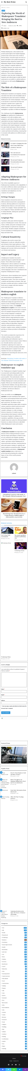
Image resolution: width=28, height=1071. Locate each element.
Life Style (4, 952)
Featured (4, 1019)
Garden (4, 1041)
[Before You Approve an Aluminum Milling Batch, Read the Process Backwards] (5, 783)
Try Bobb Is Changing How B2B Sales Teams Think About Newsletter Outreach (19, 145)
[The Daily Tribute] (10, 2)
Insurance (4, 997)
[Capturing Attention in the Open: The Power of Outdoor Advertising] (5, 914)
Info (3, 930)
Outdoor (4, 1034)
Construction (5, 983)
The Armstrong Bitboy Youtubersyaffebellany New (20, 537)
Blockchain (4, 949)
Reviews (4, 1017)
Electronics (5, 1002)
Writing (4, 1036)
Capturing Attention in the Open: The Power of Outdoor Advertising (18, 913)
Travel (3, 966)
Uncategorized (5, 973)
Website (3, 700)
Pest (3, 1043)
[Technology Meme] (7, 598)
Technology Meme (6, 657)
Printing (4, 1048)
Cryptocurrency (6, 976)
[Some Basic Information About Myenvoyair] (5, 792)
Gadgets (4, 1024)
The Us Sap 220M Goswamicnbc (5, 536)
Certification (5, 1039)
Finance (4, 988)
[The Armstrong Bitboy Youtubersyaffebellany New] (21, 530)
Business (4, 939)
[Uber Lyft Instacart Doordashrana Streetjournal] (5, 154)
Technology (5, 937)
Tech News (4, 942)
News (3, 956)
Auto (3, 971)
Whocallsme (5, 978)
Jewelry (4, 1012)
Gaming (4, 985)
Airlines (4, 1031)
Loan (3, 993)
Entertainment (5, 1007)
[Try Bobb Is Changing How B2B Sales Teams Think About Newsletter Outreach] (5, 145)
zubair (5, 25)
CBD (3, 990)
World (8, 7)
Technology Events (19, 550)
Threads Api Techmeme (16, 167)
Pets (3, 1000)
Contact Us (16, 1060)
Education (4, 968)
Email (2, 694)
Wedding (4, 1026)
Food (3, 981)
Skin (3, 1029)
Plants (3, 1046)
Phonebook (5, 935)
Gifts (3, 1005)
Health (3, 947)
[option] (14, 755)
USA (3, 927)
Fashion (4, 959)
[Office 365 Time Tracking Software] (5, 852)
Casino (3, 1014)
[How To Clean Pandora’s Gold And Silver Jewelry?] (5, 775)
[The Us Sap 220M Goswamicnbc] (7, 530)
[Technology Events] (21, 545)
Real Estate (5, 964)
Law (3, 954)
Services (4, 961)
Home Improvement (7, 944)
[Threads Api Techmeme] (5, 169)
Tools (3, 1022)
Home (4, 7)
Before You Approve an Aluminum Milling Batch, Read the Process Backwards (18, 781)
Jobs (3, 1010)
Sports (3, 995)
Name (3, 689)
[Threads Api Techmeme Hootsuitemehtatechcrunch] (5, 162)
